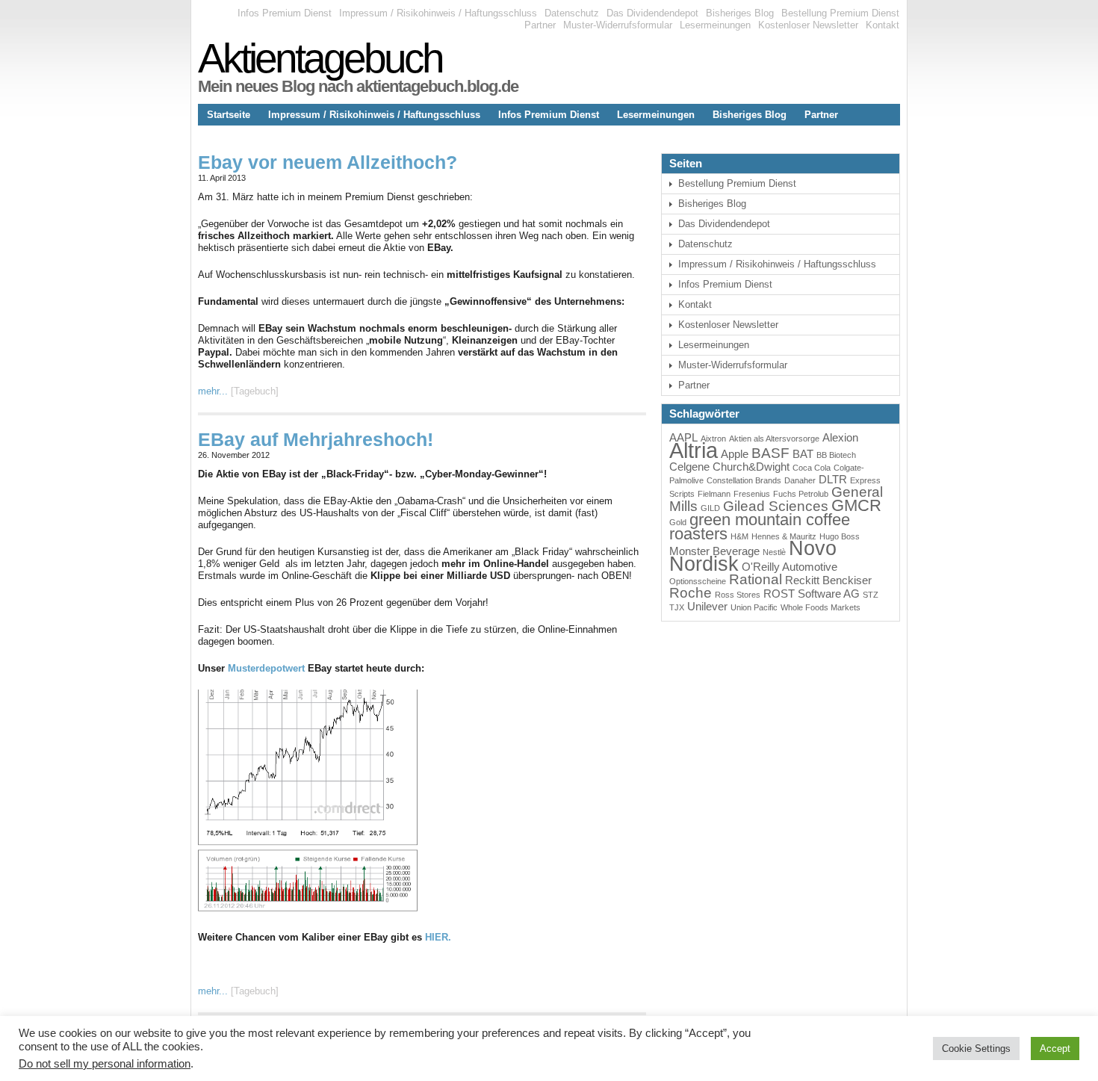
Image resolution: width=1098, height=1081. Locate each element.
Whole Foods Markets (820, 607)
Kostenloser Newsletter (808, 25)
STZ (870, 594)
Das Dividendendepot (652, 13)
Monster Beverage (714, 551)
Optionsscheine (697, 581)
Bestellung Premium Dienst (840, 13)
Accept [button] (1055, 1048)
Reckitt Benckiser (828, 580)
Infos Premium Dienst (285, 13)
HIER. (438, 937)
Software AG (829, 593)
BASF (770, 453)
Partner (540, 25)
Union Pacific (754, 607)
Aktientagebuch (320, 58)
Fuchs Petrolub (800, 493)
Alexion (840, 437)
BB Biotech (836, 454)
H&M (739, 536)
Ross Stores (737, 594)
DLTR (833, 479)
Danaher (800, 480)
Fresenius (751, 493)
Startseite (228, 114)
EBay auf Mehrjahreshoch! (315, 439)
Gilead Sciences (775, 506)
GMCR (856, 505)
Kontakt (882, 25)
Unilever (707, 606)
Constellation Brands (744, 480)
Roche (690, 593)
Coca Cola (812, 467)
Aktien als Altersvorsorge (774, 438)
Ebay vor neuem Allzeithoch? (327, 162)
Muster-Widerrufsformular (617, 25)
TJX (676, 607)
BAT (803, 453)
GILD (710, 508)
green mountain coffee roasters (759, 526)
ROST (779, 593)
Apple (734, 453)
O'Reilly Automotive (789, 566)
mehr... (213, 391)
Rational (755, 579)
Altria (693, 450)
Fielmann (714, 493)
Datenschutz (572, 13)
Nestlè (774, 552)
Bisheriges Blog (740, 13)
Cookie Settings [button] (976, 1048)
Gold (677, 522)
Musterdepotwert (266, 668)
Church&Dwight (751, 466)
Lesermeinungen (715, 25)
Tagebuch (255, 391)
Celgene (689, 466)
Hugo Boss (839, 536)
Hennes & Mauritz (783, 536)
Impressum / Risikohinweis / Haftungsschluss (438, 13)
